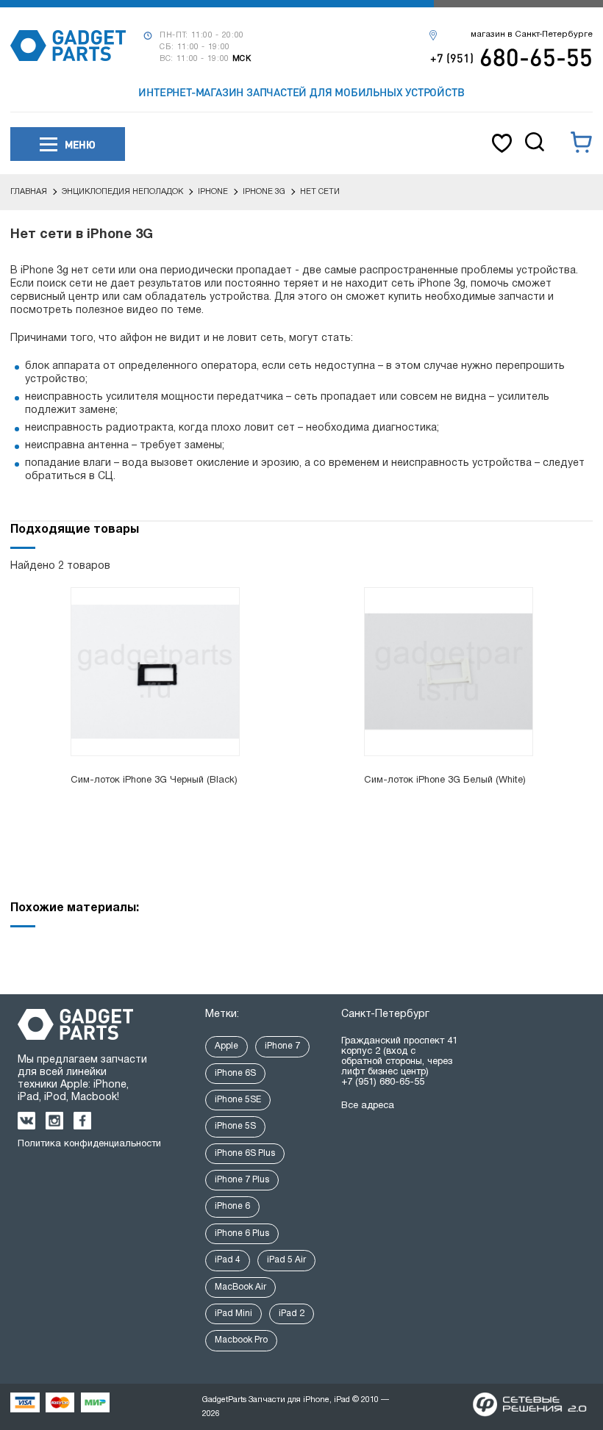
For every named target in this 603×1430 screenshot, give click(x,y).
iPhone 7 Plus (242, 1180)
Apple (226, 1046)
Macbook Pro (241, 1340)
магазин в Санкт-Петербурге (532, 34)
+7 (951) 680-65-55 (382, 1082)
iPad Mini (233, 1313)
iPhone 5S (235, 1126)
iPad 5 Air (286, 1260)
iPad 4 (227, 1260)
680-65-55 (511, 56)
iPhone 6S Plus (245, 1153)
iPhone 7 (282, 1046)
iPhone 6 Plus (242, 1233)
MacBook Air (240, 1287)
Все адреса (367, 1106)
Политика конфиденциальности (89, 1144)
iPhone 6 (232, 1206)
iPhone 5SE (238, 1100)
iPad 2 (291, 1313)
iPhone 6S (235, 1073)
